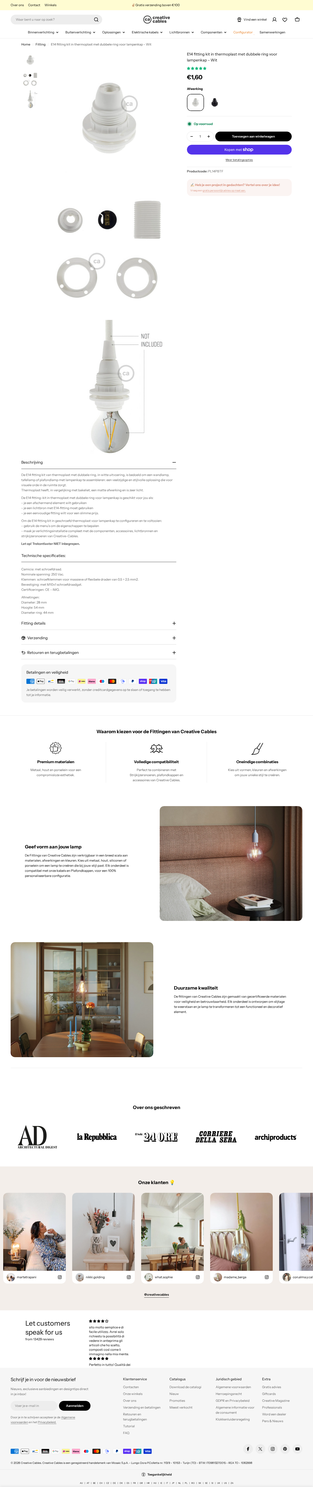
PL (186, 1483)
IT (167, 1483)
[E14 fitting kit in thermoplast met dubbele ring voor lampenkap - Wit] (195, 102)
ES (128, 1483)
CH (100, 1483)
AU (81, 1483)
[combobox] (56, 19)
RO (193, 1483)
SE (206, 1483)
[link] (37, 1137)
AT (88, 1483)
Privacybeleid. (47, 1422)
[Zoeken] (96, 19)
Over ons (17, 5)
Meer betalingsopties (239, 159)
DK (121, 1483)
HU (155, 1483)
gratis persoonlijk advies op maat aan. (224, 190)
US (225, 1483)
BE (94, 1483)
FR (134, 1483)
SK (199, 1483)
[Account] (274, 19)
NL (179, 1483)
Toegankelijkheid (159, 1474)
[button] (197, 68)
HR (148, 1483)
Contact (34, 5)
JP (173, 1483)
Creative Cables (31, 1462)
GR (141, 1483)
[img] (110, 1321)
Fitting (41, 44)
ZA (232, 1483)
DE (114, 1483)
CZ (107, 1483)
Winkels (50, 5)
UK (218, 1483)
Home (25, 44)
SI (212, 1483)
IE (161, 1483)
